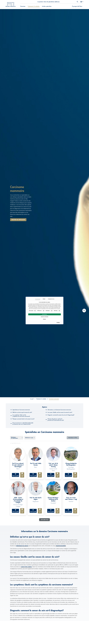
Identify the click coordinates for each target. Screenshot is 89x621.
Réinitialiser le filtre (72, 437)
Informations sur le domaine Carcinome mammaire (59, 409)
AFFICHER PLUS (44, 519)
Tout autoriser (44, 314)
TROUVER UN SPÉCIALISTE (18, 219)
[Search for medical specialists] (84, 310)
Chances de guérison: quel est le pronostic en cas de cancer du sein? (56, 419)
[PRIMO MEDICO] (11, 4)
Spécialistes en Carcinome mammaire (21, 409)
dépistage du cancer (22, 545)
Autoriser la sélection (44, 316)
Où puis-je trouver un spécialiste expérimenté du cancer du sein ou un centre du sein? (22, 423)
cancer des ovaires (26, 566)
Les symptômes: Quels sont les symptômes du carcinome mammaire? (21, 415)
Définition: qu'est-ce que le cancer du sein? (22, 412)
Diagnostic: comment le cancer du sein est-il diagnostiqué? (61, 415)
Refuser (44, 319)
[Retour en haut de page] (84, 618)
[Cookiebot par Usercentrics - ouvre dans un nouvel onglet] (57, 322)
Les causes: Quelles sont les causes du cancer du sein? (60, 412)
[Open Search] (77, 2)
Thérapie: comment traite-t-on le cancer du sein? (23, 418)
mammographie (60, 545)
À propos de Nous (77, 6)
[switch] (43, 310)
